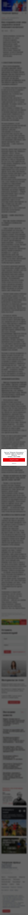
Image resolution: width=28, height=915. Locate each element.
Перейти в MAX (14, 460)
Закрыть (14, 463)
